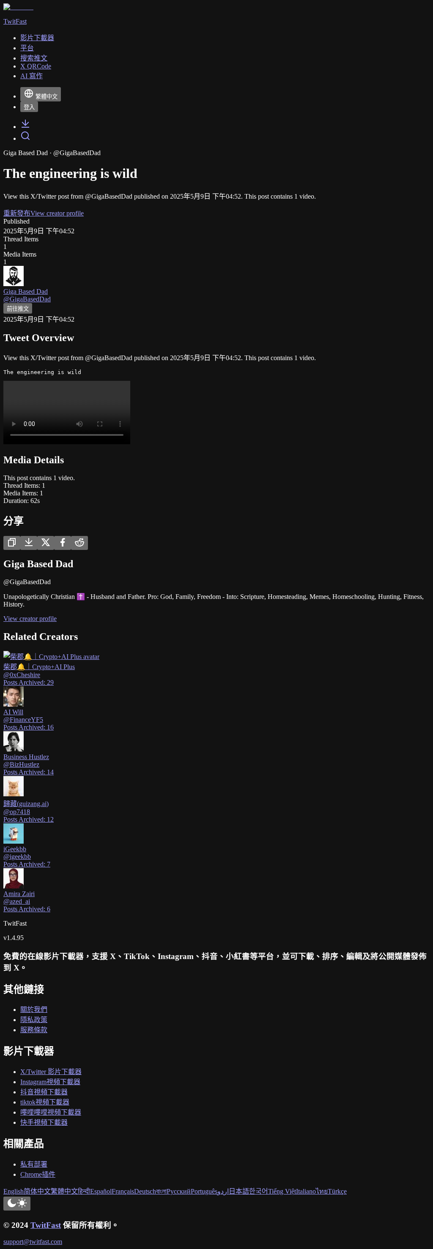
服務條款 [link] (33, 1029)
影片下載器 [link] (37, 37)
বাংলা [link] (161, 1191)
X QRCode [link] (35, 66)
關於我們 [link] (33, 1009)
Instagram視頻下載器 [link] (50, 1081)
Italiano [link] (306, 1191)
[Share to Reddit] (79, 543)
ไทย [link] (322, 1191)
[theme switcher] (16, 1204)
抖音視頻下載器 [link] (44, 1092)
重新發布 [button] (16, 213)
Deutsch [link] (145, 1191)
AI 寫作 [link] (31, 75)
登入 (29, 107)
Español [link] (101, 1191)
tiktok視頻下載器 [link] (44, 1102)
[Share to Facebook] (62, 543)
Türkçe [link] (337, 1191)
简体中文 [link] (37, 1191)
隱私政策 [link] (33, 1019)
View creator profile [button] (57, 213)
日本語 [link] (239, 1191)
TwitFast (45, 1225)
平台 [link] (27, 48)
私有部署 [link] (33, 1164)
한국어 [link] (258, 1191)
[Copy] (11, 543)
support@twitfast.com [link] (32, 1241)
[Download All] (28, 543)
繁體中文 (47, 96)
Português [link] (204, 1191)
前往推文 (18, 309)
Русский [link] (179, 1191)
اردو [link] (223, 1191)
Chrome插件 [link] (37, 1174)
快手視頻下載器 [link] (44, 1122)
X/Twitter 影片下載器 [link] (51, 1071)
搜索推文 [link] (33, 58)
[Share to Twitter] (45, 543)
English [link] (13, 1191)
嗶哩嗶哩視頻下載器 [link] (50, 1112)
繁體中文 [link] (64, 1191)
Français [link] (123, 1191)
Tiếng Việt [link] (282, 1191)
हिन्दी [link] (84, 1191)
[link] (25, 126)
